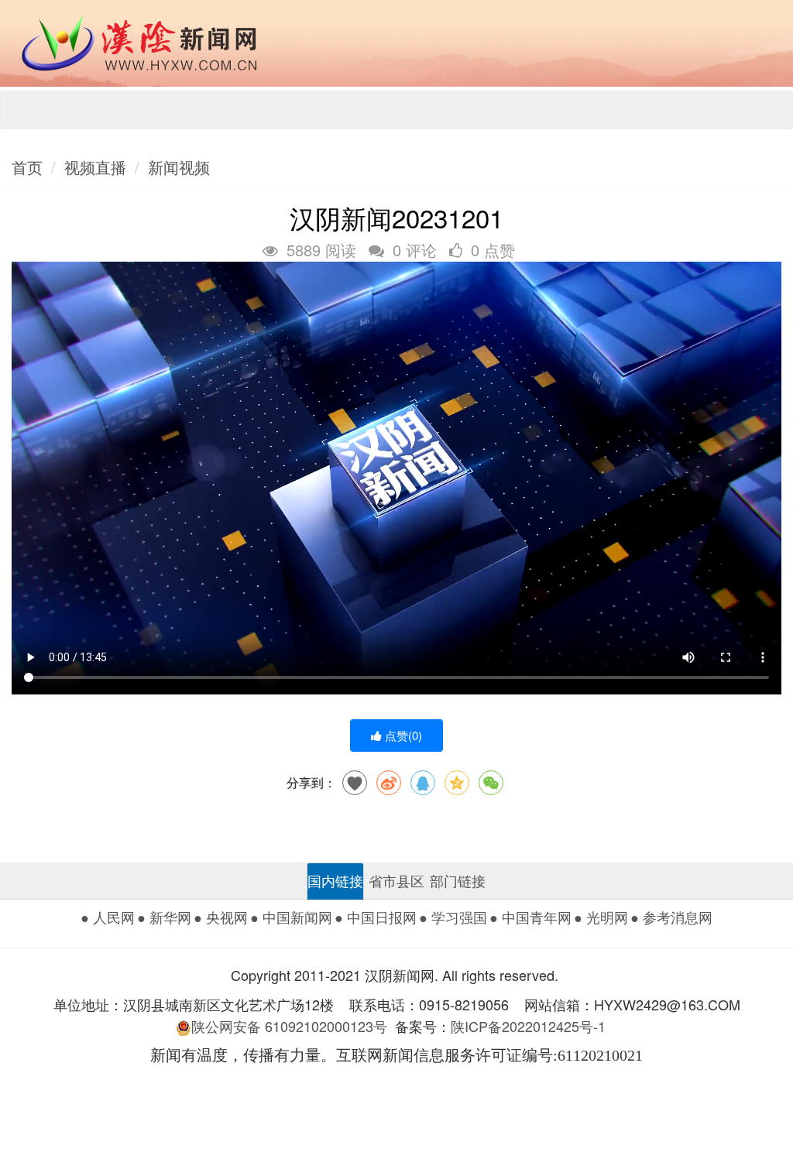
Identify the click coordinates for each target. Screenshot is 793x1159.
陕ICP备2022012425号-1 (534, 1026)
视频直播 (95, 167)
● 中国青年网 (530, 917)
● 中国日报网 (376, 917)
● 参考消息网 (671, 917)
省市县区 (396, 880)
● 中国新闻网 (291, 917)
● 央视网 (221, 917)
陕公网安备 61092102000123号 (289, 1026)
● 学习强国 (453, 917)
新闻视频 (179, 167)
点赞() (402, 735)
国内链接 (335, 880)
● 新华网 (164, 917)
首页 (27, 167)
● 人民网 (108, 917)
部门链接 (458, 880)
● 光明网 (601, 917)
